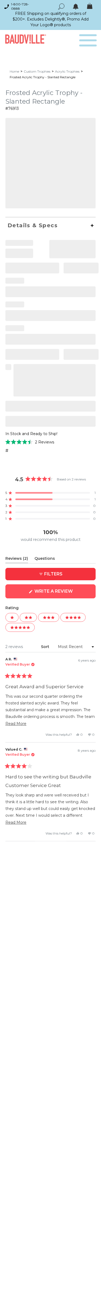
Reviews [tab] (16, 559)
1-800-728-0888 (20, 6)
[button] (29, 442)
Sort (45, 646)
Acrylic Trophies (67, 71)
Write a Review (64, 593)
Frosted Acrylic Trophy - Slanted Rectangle (42, 77)
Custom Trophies (37, 71)
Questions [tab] (44, 559)
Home (14, 71)
